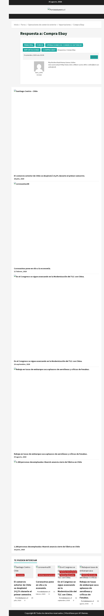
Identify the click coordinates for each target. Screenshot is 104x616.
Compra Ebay (49, 50)
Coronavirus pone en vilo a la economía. (32, 268)
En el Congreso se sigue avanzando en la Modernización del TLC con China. (48, 361)
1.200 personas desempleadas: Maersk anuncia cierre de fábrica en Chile (47, 546)
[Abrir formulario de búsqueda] (100, 16)
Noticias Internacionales (47, 575)
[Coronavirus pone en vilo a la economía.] (45, 571)
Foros (40, 45)
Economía (20, 575)
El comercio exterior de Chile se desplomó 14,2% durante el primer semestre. (49, 175)
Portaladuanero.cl (21, 598)
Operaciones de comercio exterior (64, 45)
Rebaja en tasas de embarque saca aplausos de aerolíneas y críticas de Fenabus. (50, 454)
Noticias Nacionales (67, 575)
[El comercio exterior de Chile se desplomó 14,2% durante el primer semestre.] (23, 571)
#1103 (94, 57)
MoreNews (70, 613)
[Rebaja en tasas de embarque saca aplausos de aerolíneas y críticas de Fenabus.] (89, 571)
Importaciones (31, 50)
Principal (28, 45)
